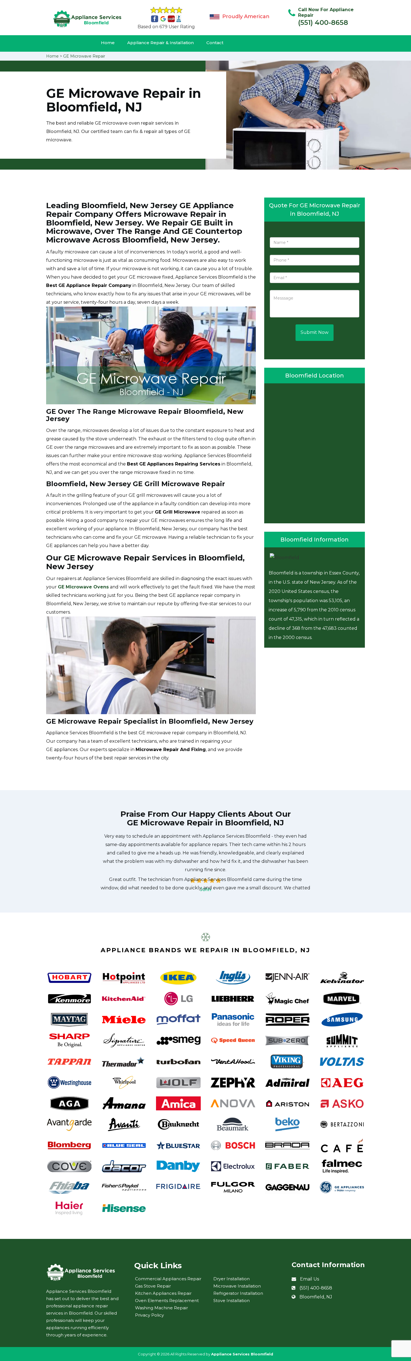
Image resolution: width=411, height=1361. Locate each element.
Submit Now (315, 332)
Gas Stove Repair (153, 1286)
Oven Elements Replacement (167, 1300)
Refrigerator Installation (238, 1293)
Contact (214, 42)
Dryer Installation (231, 1278)
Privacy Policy (149, 1315)
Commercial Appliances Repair (168, 1278)
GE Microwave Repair (84, 56)
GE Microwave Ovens (83, 587)
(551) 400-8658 (323, 22)
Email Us (309, 1279)
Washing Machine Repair (161, 1307)
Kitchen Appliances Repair (163, 1293)
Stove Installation (231, 1300)
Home (108, 42)
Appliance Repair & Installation (160, 42)
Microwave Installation (237, 1286)
